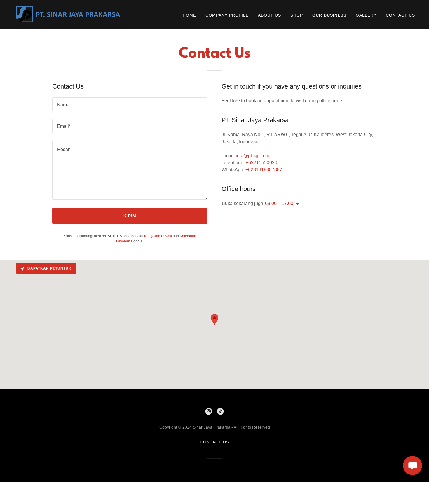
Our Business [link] (329, 15)
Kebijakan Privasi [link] (158, 236)
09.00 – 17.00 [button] (279, 203)
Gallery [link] (366, 15)
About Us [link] (269, 15)
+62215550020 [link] (261, 162)
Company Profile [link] (227, 15)
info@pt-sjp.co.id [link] (253, 155)
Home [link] (189, 15)
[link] (68, 13)
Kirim (130, 216)
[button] (296, 204)
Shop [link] (296, 15)
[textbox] (129, 104)
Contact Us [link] (400, 15)
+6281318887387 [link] (263, 169)
